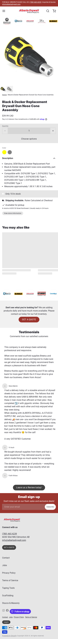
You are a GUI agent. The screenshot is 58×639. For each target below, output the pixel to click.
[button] (29, 139)
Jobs (4, 565)
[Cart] (53, 11)
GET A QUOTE (29, 319)
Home (4, 95)
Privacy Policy (9, 573)
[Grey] (10, 152)
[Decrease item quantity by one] (5, 131)
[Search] (46, 11)
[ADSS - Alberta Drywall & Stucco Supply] (29, 11)
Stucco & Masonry (11, 603)
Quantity (5, 126)
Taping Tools (8, 588)
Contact (6, 557)
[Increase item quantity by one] (53, 131)
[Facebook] (7, 611)
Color (4, 148)
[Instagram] (3, 611)
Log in (6, 622)
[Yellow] (4, 152)
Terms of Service (10, 580)
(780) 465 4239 (35, 2)
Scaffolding (7, 595)
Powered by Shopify (9, 636)
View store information (12, 213)
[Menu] (5, 11)
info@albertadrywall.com (11, 4)
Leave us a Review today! (29, 487)
